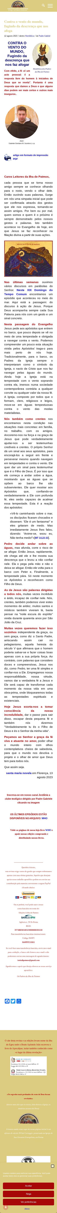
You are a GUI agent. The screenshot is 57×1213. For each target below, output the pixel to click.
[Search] (42, 6)
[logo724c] (23, 6)
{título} (27, 1209)
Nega (28, 1194)
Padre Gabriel (44, 36)
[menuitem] (42, 6)
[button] (52, 1166)
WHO (44, 818)
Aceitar (28, 1186)
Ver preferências (28, 1202)
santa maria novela (19, 773)
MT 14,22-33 (41, 538)
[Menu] (49, 6)
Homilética (29, 36)
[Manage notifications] (5, 1207)
